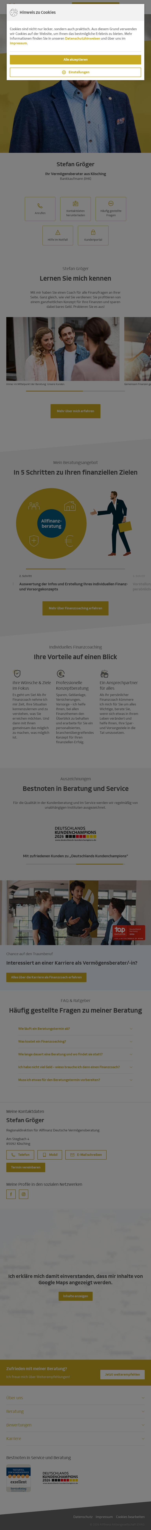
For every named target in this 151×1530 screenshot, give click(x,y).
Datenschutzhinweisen (82, 38)
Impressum (18, 43)
